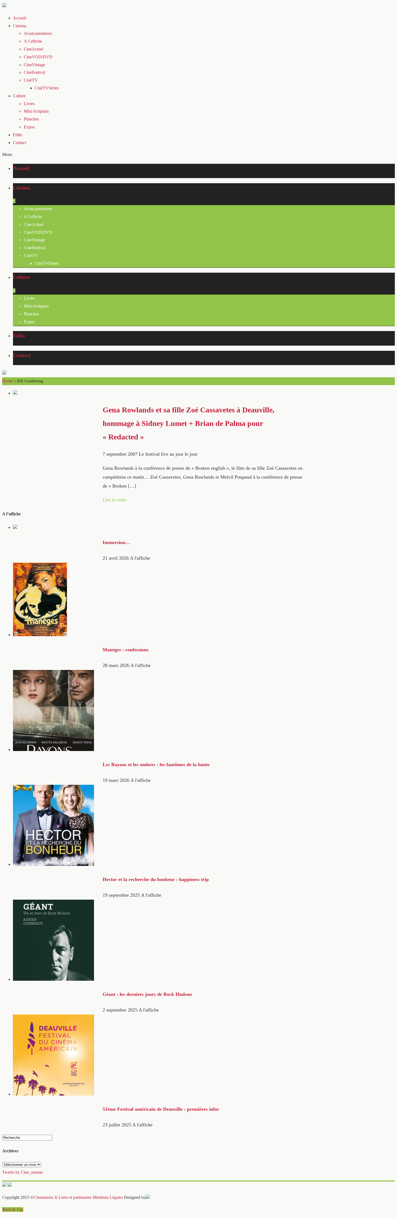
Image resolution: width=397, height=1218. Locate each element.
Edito (17, 134)
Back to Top (12, 1209)
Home (7, 381)
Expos (29, 127)
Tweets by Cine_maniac (22, 1172)
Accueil (19, 18)
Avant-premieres (38, 33)
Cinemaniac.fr (45, 1197)
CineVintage (34, 64)
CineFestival (34, 72)
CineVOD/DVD (38, 57)
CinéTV (31, 80)
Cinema (19, 26)
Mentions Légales (108, 1197)
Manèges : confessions (126, 649)
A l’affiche (33, 41)
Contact (19, 142)
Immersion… (116, 542)
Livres (29, 103)
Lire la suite (114, 499)
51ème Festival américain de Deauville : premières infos (161, 1109)
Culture (19, 96)
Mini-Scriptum (36, 111)
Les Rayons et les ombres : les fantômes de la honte (156, 764)
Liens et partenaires (75, 1197)
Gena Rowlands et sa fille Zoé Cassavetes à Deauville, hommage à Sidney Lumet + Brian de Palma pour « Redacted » (188, 423)
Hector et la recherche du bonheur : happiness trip (156, 879)
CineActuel (33, 49)
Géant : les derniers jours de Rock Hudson (147, 994)
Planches (31, 119)
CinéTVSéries (47, 88)
